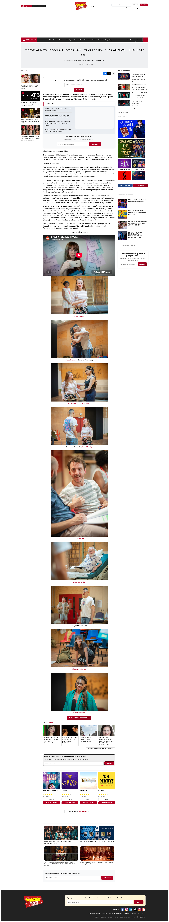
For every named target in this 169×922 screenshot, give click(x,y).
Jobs (80, 40)
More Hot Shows (125, 185)
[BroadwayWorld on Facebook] (122, 909)
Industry (68, 40)
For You (51, 723)
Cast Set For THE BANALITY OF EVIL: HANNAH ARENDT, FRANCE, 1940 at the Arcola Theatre (30, 133)
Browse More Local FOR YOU (100, 748)
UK (92, 6)
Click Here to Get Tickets (79, 718)
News (55, 40)
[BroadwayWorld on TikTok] (135, 909)
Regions (126, 914)
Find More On (78, 811)
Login (139, 40)
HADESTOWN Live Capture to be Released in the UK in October (58, 110)
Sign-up (135, 4)
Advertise (92, 914)
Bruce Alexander (79, 582)
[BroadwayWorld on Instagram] (126, 909)
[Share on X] (109, 73)
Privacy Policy (141, 917)
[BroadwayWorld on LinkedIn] (131, 909)
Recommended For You (125, 194)
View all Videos (123, 113)
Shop (94, 40)
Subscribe (107, 878)
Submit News (118, 914)
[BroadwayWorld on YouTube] (144, 909)
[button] (145, 40)
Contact (104, 914)
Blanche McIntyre (79, 669)
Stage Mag (108, 40)
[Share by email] (113, 73)
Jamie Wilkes (79, 538)
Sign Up (79, 90)
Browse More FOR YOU (132, 245)
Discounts (141, 185)
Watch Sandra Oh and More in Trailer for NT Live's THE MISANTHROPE (139, 87)
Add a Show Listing (39, 6)
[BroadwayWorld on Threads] (139, 909)
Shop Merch (27, 6)
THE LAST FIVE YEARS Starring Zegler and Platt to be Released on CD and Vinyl (57, 116)
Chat (75, 40)
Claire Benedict (71, 360)
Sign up (142, 264)
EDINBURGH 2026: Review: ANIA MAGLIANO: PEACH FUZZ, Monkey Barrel (58, 131)
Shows (61, 40)
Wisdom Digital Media (115, 917)
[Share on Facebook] (105, 73)
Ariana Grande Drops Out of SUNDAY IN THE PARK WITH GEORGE (29, 82)
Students (87, 40)
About (98, 914)
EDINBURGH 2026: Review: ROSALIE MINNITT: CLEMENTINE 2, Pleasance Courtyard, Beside (58, 123)
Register (129, 40)
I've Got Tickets (51, 803)
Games (100, 40)
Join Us (110, 914)
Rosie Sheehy (79, 316)
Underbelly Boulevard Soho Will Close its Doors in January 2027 (30, 116)
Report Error (142, 914)
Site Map (133, 914)
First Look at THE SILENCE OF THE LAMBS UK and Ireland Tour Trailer (139, 95)
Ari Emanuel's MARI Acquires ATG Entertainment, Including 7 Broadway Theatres (30, 99)
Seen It (51, 799)
